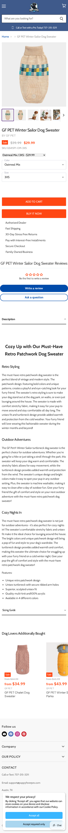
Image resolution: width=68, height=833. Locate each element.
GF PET (11, 135)
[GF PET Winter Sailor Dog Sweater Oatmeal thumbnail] (8, 115)
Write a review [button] (34, 288)
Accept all (34, 815)
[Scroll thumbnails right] (63, 115)
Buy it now (34, 213)
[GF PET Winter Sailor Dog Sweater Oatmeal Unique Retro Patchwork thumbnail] (58, 115)
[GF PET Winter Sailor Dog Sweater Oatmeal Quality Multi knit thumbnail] (46, 115)
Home (5, 36)
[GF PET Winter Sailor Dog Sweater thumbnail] (33, 115)
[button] (34, 319)
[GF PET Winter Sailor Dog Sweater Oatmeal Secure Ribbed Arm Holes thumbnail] (20, 115)
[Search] (61, 19)
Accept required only (34, 824)
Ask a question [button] (34, 297)
